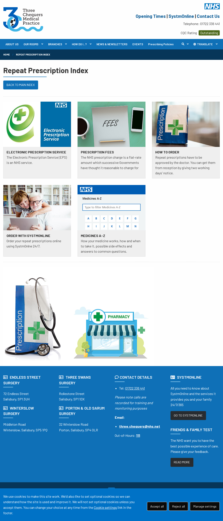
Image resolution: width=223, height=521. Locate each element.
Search (186, 44)
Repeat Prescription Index (33, 54)
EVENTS (137, 44)
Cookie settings (105, 507)
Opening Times (151, 16)
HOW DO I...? (79, 44)
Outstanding (209, 33)
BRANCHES (55, 44)
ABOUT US (12, 44)
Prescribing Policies (161, 44)
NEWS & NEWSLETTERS (111, 44)
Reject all (178, 506)
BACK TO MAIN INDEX (21, 85)
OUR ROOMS (31, 44)
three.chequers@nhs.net (139, 426)
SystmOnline (181, 16)
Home (6, 54)
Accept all (157, 506)
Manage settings (204, 506)
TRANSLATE (204, 44)
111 (138, 435)
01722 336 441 (135, 388)
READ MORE (182, 462)
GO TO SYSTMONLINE (188, 415)
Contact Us (208, 16)
